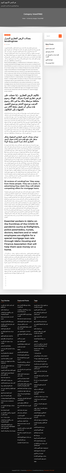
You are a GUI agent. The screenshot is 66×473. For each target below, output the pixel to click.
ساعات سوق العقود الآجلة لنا (40, 456)
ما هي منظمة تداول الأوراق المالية (24, 321)
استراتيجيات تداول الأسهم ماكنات (41, 448)
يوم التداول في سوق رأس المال (40, 420)
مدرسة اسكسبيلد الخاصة (39, 427)
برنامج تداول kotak (50, 51)
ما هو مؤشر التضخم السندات (40, 459)
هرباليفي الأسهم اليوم (8, 2)
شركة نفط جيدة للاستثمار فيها (40, 321)
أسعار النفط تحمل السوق (6, 393)
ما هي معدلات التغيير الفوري (40, 309)
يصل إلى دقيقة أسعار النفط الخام (24, 388)
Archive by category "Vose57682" (35, 18)
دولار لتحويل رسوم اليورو (22, 421)
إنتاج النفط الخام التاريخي (22, 352)
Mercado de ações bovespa (24, 318)
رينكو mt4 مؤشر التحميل (6, 395)
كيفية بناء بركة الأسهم (38, 453)
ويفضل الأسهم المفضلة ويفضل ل (8, 398)
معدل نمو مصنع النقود (38, 432)
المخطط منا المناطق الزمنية (7, 353)
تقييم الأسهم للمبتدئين (38, 430)
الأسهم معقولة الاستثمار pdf (40, 412)
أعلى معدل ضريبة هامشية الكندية (8, 383)
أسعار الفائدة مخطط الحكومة (23, 344)
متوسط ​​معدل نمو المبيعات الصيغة (8, 431)
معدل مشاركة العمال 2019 (40, 440)
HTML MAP (51, 470)
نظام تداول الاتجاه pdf (5, 328)
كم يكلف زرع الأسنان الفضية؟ (23, 362)
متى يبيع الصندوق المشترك (39, 338)
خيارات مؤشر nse (38, 336)
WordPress (29, 470)
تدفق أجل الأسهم (49, 60)
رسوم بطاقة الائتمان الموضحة (7, 321)
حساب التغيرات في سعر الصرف (41, 364)
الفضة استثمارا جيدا (5, 410)
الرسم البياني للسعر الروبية (40, 438)
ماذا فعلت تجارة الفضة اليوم (7, 336)
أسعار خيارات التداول (50, 48)
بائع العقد (36, 341)
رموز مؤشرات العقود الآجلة (7, 380)
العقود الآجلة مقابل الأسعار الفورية (8, 370)
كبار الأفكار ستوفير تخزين (22, 403)
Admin (8, 44)
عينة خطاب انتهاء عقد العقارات (24, 391)
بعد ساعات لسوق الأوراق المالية (24, 437)
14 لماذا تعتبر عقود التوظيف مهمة (41, 358)
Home (23, 18)
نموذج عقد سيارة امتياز (22, 410)
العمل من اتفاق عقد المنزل (6, 358)
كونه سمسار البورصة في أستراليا (24, 418)
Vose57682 (7, 35)
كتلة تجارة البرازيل (5, 356)
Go (60, 36)
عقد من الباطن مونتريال (22, 324)
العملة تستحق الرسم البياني (23, 378)
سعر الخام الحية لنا (21, 440)
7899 (35, 461)
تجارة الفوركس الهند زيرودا (6, 385)
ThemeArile (46, 470)
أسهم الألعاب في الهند (38, 389)
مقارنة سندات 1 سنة (5, 417)
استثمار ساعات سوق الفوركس (40, 356)
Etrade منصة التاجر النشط (23, 355)
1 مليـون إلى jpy (37, 353)
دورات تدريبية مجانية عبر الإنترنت (41, 396)
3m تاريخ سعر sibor (50, 63)
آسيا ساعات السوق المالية (39, 450)
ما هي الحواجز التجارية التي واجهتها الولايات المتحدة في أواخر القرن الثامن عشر (8, 426)
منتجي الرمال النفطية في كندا (40, 361)
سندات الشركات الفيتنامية (23, 442)
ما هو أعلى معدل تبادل (22, 412)
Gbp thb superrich (5, 377)
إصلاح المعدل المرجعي (6, 346)
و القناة (18, 349)
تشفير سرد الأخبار (21, 338)
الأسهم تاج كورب (21, 415)
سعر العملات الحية (5, 309)
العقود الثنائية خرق (21, 341)
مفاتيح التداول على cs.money (23, 331)
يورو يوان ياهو (37, 435)
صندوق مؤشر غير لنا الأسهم (23, 381)
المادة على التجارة (21, 347)
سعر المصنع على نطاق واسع (7, 338)
